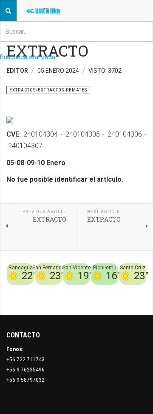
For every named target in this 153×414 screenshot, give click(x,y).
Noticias (136, 300)
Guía (118, 300)
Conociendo (69, 289)
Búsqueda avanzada (27, 57)
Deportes (112, 289)
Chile (92, 289)
